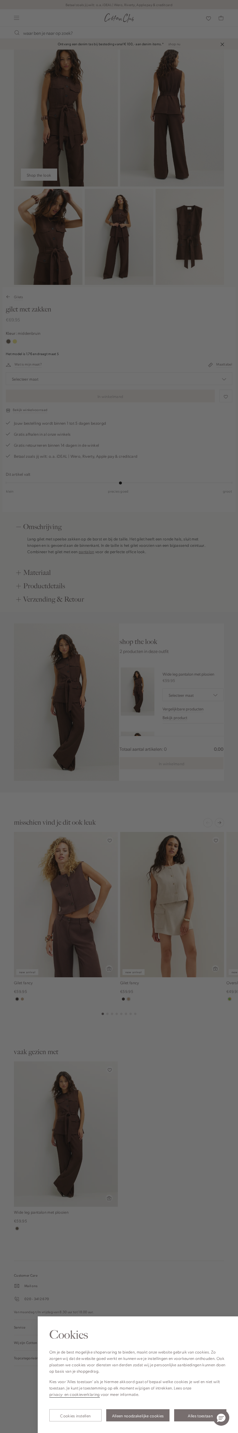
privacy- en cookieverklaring (74, 1394)
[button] (221, 1418)
